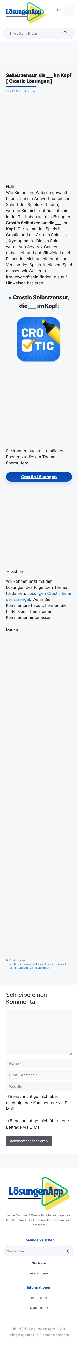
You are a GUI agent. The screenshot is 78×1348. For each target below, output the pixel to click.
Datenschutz (39, 1308)
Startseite (39, 1263)
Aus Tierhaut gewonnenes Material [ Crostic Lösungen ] (37, 964)
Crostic (13, 960)
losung (21, 960)
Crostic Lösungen (39, 476)
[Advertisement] (39, 138)
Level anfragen (39, 1273)
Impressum (39, 1298)
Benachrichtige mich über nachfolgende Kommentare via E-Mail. (37, 1102)
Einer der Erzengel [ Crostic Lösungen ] (29, 968)
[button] (58, 10)
